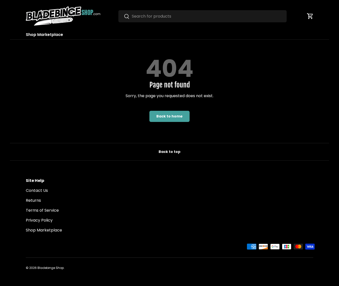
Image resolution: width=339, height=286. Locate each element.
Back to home (169, 116)
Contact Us (37, 190)
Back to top (169, 151)
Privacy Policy (39, 220)
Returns (33, 200)
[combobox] (202, 16)
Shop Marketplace (44, 34)
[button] (310, 16)
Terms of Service (42, 210)
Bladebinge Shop (50, 268)
